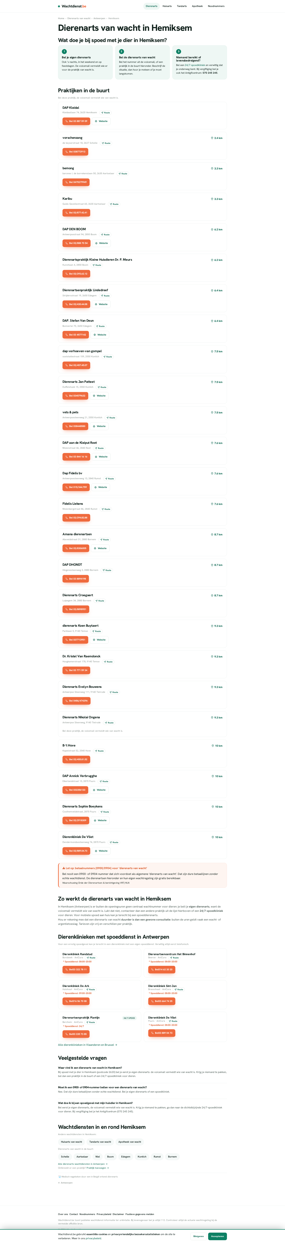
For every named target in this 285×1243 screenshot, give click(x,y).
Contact (73, 1214)
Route (107, 112)
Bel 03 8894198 (77, 578)
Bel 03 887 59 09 (78, 121)
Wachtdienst (74, 6)
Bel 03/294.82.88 (78, 517)
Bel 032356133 (77, 789)
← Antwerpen (65, 1182)
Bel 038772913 (77, 151)
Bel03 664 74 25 (163, 1001)
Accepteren (217, 1236)
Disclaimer (118, 1214)
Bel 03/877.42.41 (78, 212)
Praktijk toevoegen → (98, 1167)
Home (61, 18)
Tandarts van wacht (100, 1141)
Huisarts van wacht (71, 1141)
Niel (97, 1156)
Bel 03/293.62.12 (78, 273)
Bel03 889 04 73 (163, 1032)
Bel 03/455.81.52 (78, 759)
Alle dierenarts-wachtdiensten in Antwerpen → (83, 1163)
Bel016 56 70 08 (78, 1001)
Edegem (125, 1156)
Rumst (157, 1156)
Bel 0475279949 (78, 182)
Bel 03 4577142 (77, 334)
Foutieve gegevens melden (140, 1214)
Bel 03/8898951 (77, 609)
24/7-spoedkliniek (195, 65)
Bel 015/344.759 (78, 487)
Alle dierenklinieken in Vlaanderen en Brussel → (87, 1045)
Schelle (65, 1156)
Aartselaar (82, 1156)
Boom (110, 1156)
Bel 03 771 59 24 (78, 670)
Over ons (63, 1214)
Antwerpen (99, 18)
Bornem (172, 1156)
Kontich (142, 1156)
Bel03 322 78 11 (78, 969)
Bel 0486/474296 (78, 700)
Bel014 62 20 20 (163, 969)
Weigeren (198, 1236)
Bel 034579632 (77, 395)
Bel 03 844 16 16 (78, 456)
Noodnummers (216, 6)
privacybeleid (93, 1238)
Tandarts (182, 6)
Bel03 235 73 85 (78, 1034)
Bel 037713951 (77, 639)
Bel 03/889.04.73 (78, 850)
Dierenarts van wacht (78, 18)
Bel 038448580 (77, 426)
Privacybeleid (104, 1214)
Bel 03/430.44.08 (78, 304)
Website (103, 121)
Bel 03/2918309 (77, 820)
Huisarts (167, 6)
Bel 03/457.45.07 (78, 365)
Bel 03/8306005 (77, 548)
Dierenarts (151, 6)
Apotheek (197, 6)
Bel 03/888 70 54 (78, 243)
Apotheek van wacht (129, 1141)
